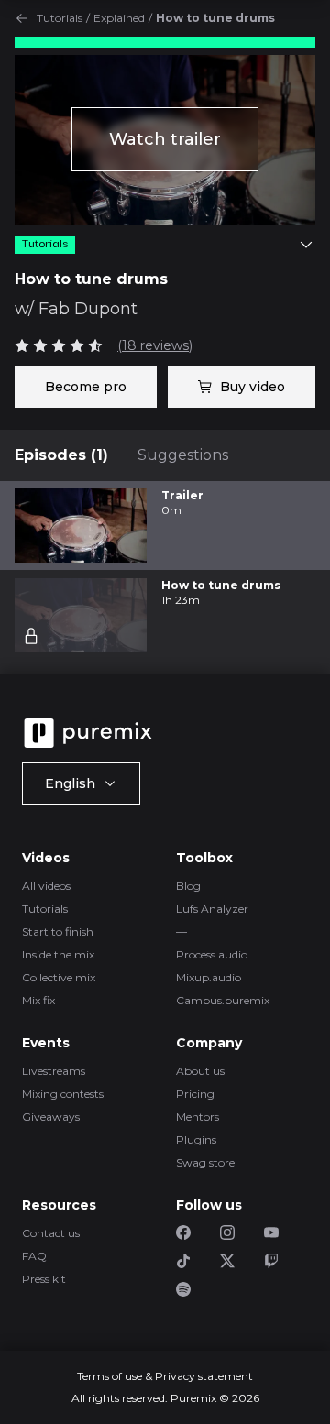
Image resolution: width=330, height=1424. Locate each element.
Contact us (51, 1233)
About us (200, 1071)
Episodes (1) (61, 455)
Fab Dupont (88, 309)
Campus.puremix (223, 1000)
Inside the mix (58, 954)
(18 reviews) (154, 345)
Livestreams (53, 1071)
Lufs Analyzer (212, 908)
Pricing (195, 1094)
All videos (46, 886)
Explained (119, 18)
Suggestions (183, 455)
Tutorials (59, 18)
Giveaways (51, 1116)
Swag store (205, 1162)
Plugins (196, 1139)
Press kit (44, 1279)
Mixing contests (63, 1094)
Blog (188, 886)
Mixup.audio (208, 977)
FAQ (34, 1256)
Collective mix (58, 977)
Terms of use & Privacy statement (165, 1376)
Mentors (197, 1116)
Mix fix (38, 1000)
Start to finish (58, 931)
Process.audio (212, 954)
